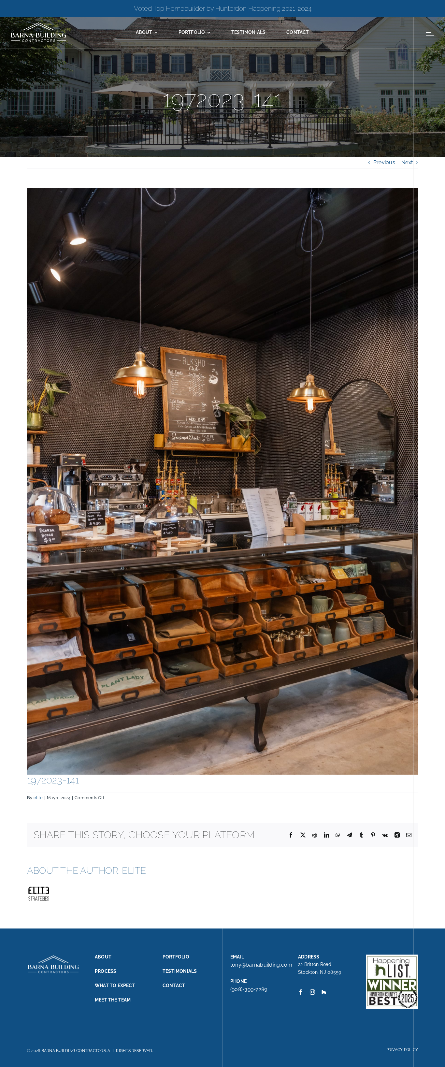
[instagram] (312, 992)
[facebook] (300, 992)
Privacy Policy (402, 1049)
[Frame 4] (430, 30)
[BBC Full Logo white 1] (38, 24)
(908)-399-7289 (248, 989)
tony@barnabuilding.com (261, 965)
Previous (384, 162)
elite (38, 797)
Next (407, 162)
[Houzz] (324, 992)
